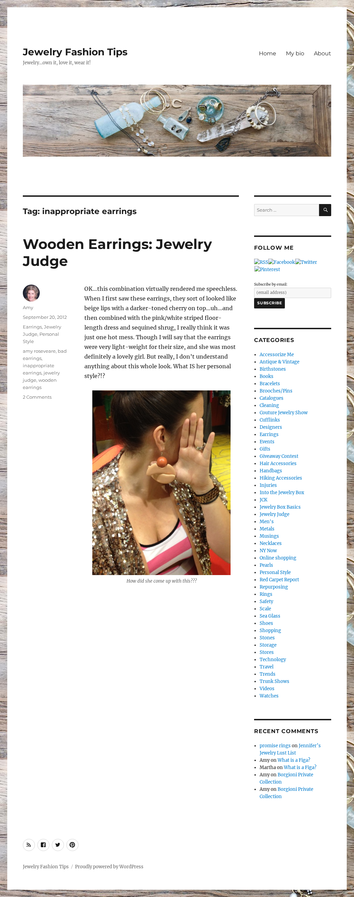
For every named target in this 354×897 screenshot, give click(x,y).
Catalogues (271, 398)
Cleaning (269, 405)
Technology (273, 660)
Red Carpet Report (279, 580)
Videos (267, 689)
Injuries (268, 485)
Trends (268, 674)
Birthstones (273, 369)
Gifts (265, 449)
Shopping (270, 631)
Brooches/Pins (276, 391)
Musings (269, 536)
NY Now (268, 551)
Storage (268, 645)
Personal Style (275, 572)
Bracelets (270, 384)
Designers (271, 427)
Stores (267, 652)
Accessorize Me (277, 355)
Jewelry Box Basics (280, 507)
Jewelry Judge (274, 514)
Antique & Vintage (279, 362)
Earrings (32, 327)
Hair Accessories (278, 463)
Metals (267, 529)
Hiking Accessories (281, 478)
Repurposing (274, 587)
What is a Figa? (294, 760)
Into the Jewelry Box (282, 493)
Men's (267, 522)
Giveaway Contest (279, 456)
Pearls (266, 565)
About (322, 53)
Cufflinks (270, 420)
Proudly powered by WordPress (109, 867)
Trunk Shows (274, 681)
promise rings (275, 746)
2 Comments (37, 397)
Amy (28, 307)
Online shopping (278, 558)
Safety (266, 601)
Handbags (271, 471)
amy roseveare (39, 351)
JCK (263, 500)
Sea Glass (270, 616)
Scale (265, 609)
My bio (295, 53)
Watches (269, 696)
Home (267, 53)
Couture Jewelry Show (284, 413)
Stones (267, 638)
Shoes (266, 623)
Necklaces (271, 543)
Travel (266, 667)
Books (266, 376)
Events (267, 442)
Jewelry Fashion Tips (75, 52)
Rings (266, 594)
